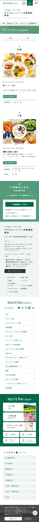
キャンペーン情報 (12, 362)
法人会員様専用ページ (13, 366)
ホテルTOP (11, 277)
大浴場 (9, 280)
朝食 (10, 38)
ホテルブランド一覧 (12, 323)
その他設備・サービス (11, 284)
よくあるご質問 (12, 292)
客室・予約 (24, 277)
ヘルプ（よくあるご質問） (15, 349)
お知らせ (8, 353)
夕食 (27, 38)
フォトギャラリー (13, 289)
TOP (7, 314)
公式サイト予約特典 (12, 345)
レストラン (24, 280)
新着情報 (24, 289)
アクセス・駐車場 (26, 285)
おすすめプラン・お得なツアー (17, 357)
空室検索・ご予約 (20, 204)
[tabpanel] (19, 65)
